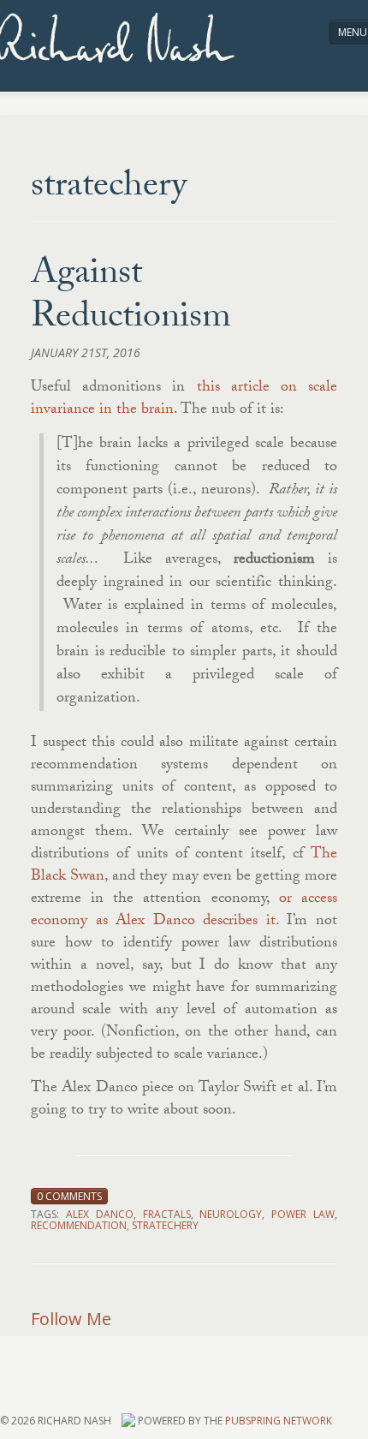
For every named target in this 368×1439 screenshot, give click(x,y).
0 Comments (69, 1196)
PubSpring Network (278, 1420)
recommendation (79, 1225)
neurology (230, 1214)
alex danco (100, 1214)
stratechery (165, 1225)
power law (303, 1214)
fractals (167, 1214)
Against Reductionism (131, 297)
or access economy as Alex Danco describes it (184, 911)
